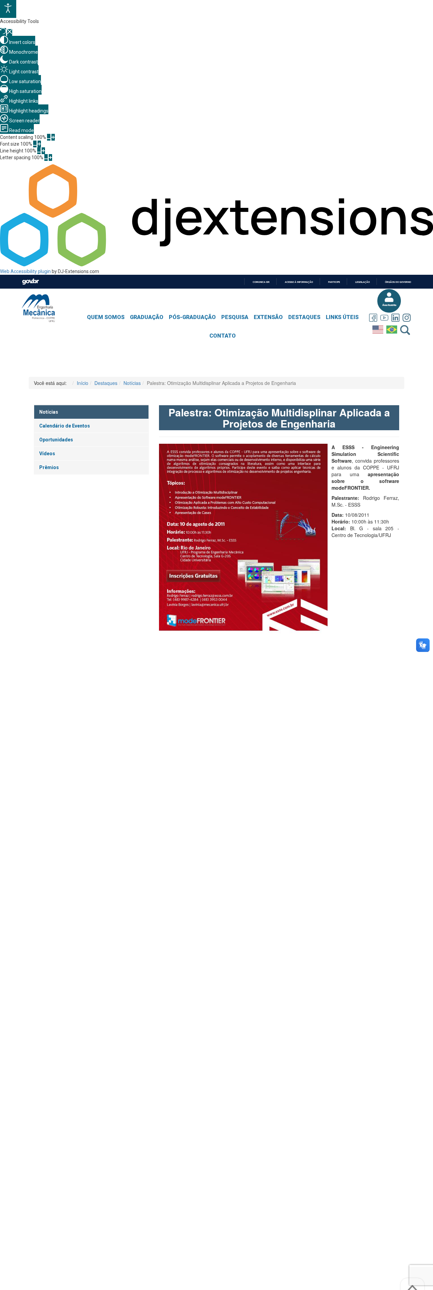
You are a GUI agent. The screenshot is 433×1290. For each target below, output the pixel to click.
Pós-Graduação (192, 317)
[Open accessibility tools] (8, 9)
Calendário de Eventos (64, 426)
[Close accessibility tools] (9, 32)
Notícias (48, 412)
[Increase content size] (53, 137)
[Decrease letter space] (46, 157)
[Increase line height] (43, 150)
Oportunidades (56, 439)
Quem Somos (105, 317)
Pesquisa (234, 317)
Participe (334, 282)
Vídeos (47, 453)
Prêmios (49, 467)
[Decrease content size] (48, 137)
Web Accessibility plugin (25, 271)
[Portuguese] (392, 328)
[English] (378, 328)
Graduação (146, 317)
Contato (222, 336)
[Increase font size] (39, 144)
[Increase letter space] (50, 157)
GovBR (30, 281)
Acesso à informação (299, 282)
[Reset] (3, 32)
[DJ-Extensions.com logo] (216, 264)
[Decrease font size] (35, 144)
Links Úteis (342, 317)
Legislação (362, 282)
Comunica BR (261, 282)
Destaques (304, 317)
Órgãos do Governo (398, 282)
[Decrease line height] (39, 150)
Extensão (268, 317)
